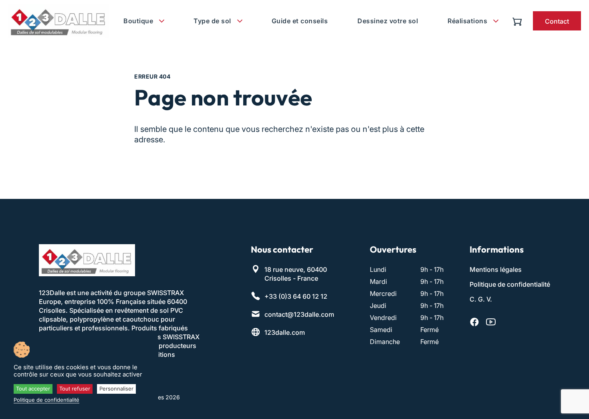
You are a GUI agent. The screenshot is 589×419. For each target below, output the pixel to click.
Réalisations (467, 21)
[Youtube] (491, 322)
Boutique (138, 21)
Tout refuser (74, 388)
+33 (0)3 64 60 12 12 (295, 296)
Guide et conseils (300, 21)
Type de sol (212, 21)
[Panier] (519, 21)
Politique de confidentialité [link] (46, 400)
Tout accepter (33, 388)
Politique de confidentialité (510, 284)
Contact (557, 21)
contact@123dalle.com (299, 314)
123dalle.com (284, 332)
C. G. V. (481, 299)
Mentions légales (496, 269)
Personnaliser (116, 388)
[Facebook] (474, 322)
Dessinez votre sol (387, 21)
